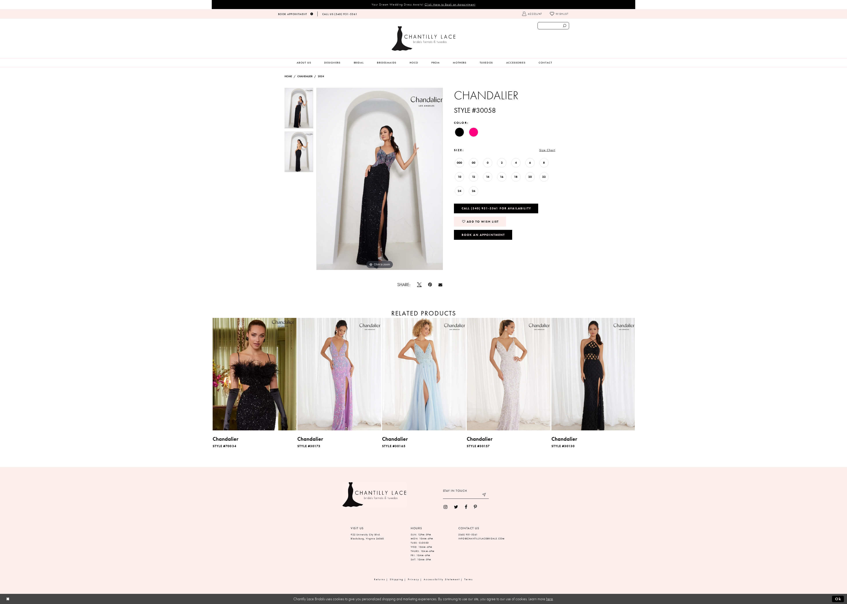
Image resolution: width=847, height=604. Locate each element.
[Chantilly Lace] (423, 38)
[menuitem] (304, 63)
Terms (468, 579)
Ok (838, 598)
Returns (379, 579)
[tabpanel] (299, 109)
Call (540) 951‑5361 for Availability (496, 208)
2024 (321, 76)
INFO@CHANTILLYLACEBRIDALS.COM (481, 538)
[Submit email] (484, 495)
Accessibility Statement (442, 579)
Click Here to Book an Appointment (450, 4)
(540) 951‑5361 (468, 534)
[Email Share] (440, 284)
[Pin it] (430, 284)
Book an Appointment (483, 235)
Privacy (413, 579)
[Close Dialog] (8, 599)
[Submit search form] (564, 25)
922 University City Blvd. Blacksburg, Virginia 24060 (367, 536)
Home (288, 76)
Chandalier (305, 76)
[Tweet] (419, 284)
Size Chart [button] (547, 150)
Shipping (396, 579)
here (549, 598)
